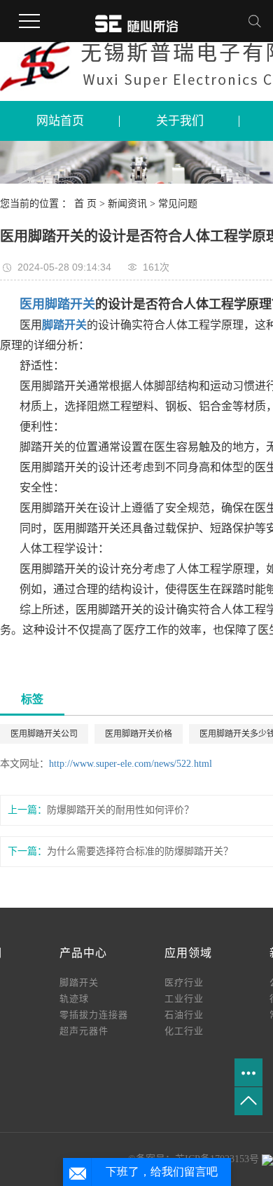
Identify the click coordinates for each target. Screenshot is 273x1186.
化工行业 (184, 1030)
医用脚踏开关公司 (44, 734)
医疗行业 (184, 982)
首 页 (85, 203)
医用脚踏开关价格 (138, 734)
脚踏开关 (79, 982)
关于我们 (180, 121)
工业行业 (184, 998)
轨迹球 (74, 998)
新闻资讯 (129, 203)
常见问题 (177, 203)
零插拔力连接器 (93, 1014)
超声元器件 (83, 1030)
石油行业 (184, 1014)
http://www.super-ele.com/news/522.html (130, 763)
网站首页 (60, 121)
